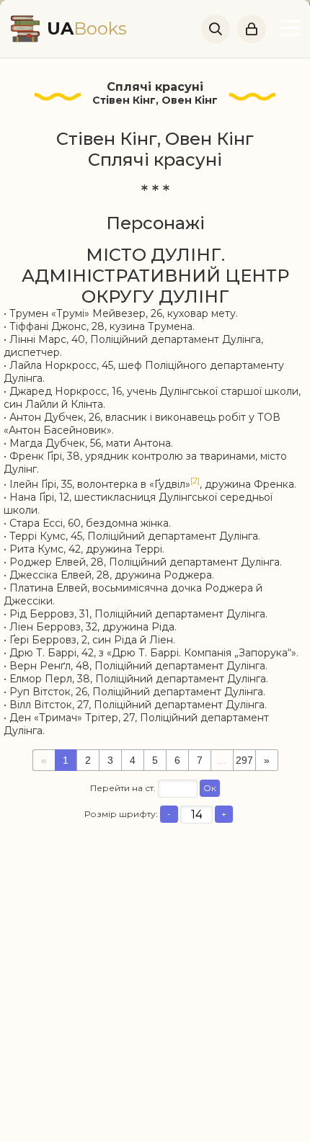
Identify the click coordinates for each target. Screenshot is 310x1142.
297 (244, 760)
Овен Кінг (189, 100)
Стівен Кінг (124, 100)
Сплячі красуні (155, 87)
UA (87, 28)
